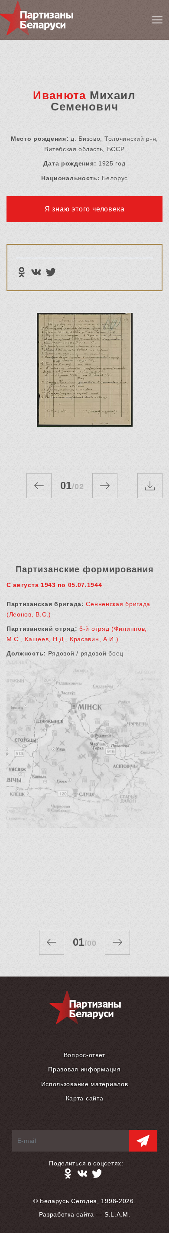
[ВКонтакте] (36, 272)
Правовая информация (84, 1069)
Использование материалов (84, 1083)
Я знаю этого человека (85, 209)
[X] (51, 272)
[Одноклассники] (21, 272)
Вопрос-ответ (84, 1054)
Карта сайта (85, 1098)
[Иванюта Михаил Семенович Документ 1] (84, 384)
